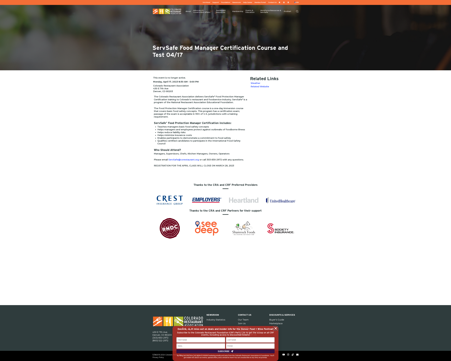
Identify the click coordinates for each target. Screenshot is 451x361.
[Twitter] (284, 2)
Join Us (242, 323)
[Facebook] (280, 2)
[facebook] (279, 354)
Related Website (260, 86)
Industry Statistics (215, 319)
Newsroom (212, 315)
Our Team (243, 319)
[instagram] (288, 354)
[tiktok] (293, 354)
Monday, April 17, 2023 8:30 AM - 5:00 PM (176, 81)
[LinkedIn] (289, 2)
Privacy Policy (158, 357)
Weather (255, 83)
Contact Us (244, 315)
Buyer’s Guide (276, 319)
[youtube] (283, 354)
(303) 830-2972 (160, 338)
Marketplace (276, 323)
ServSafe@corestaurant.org (183, 159)
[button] (275, 328)
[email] (297, 354)
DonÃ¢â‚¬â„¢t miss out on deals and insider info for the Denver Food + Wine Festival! (226, 329)
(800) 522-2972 (160, 340)
